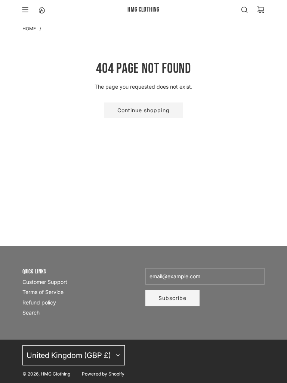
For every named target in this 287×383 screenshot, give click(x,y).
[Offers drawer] (41, 9)
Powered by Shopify (103, 374)
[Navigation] (25, 9)
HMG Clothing (143, 9)
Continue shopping (143, 110)
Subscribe (172, 298)
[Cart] (261, 9)
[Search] (244, 9)
